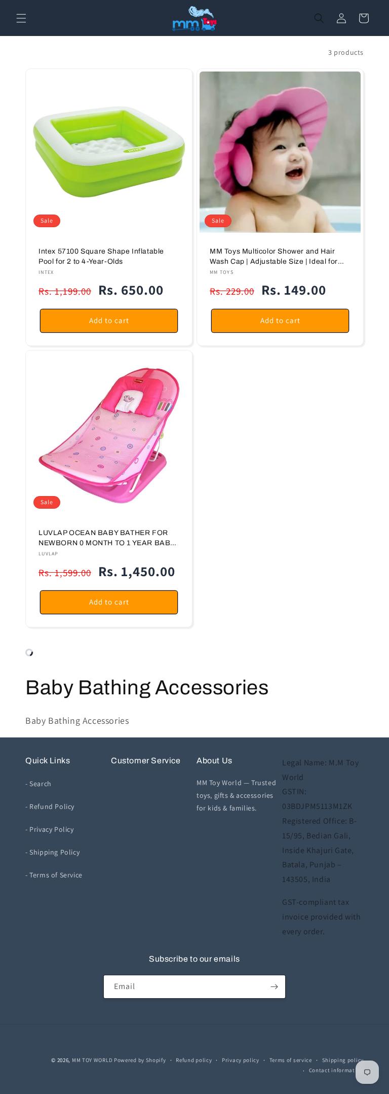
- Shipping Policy (52, 852)
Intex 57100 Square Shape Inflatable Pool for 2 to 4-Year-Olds (101, 256)
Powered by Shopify (140, 1060)
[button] (21, 18)
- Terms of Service (54, 874)
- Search (38, 783)
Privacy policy (240, 1060)
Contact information (336, 1070)
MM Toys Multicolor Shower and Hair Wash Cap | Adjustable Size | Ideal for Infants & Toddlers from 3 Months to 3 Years (274, 257)
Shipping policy (343, 1060)
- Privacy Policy (49, 829)
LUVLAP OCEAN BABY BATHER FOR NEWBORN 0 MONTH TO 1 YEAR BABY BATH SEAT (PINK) (106, 538)
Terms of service (290, 1060)
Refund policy (194, 1060)
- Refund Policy (49, 806)
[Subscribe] (274, 987)
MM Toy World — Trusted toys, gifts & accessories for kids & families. (236, 795)
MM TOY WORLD (92, 1060)
